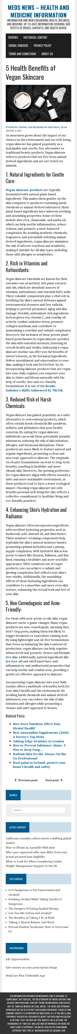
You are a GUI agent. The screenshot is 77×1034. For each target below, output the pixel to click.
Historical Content (35, 37)
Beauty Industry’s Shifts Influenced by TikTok (34, 388)
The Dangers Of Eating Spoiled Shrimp (33, 908)
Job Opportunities (17, 959)
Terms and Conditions (22, 54)
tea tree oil (14, 661)
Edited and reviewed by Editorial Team (43, 127)
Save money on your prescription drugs (31, 967)
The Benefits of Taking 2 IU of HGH (31, 918)
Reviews (13, 37)
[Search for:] (38, 810)
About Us (47, 54)
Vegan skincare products (24, 190)
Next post (52, 780)
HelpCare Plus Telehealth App (25, 975)
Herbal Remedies (18, 45)
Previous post (27, 780)
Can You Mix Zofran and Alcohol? (30, 913)
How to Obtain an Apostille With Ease (30, 847)
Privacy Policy (42, 45)
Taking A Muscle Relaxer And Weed (31, 922)
